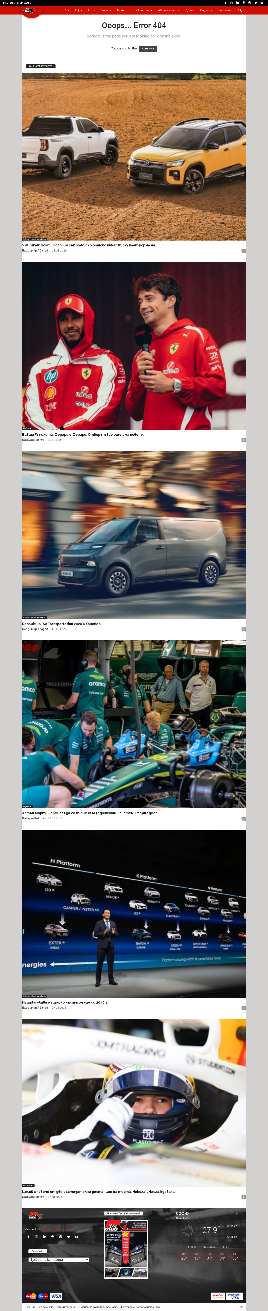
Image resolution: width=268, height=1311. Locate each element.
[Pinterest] (243, 3)
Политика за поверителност (98, 1307)
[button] (240, 10)
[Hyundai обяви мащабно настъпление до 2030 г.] (134, 914)
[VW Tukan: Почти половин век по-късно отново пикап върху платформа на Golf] (134, 157)
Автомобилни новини (34, 239)
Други (189, 10)
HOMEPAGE (148, 48)
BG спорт (142, 10)
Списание (225, 10)
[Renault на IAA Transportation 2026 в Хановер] (134, 535)
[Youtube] (262, 3)
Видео (204, 10)
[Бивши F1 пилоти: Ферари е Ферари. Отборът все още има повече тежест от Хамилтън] (134, 346)
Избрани (27, 428)
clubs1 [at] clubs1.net (55, 1229)
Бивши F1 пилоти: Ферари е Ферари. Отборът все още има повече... (83, 434)
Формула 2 (28, 1185)
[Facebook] (225, 3)
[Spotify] (249, 3)
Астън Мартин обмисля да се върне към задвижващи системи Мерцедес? (89, 813)
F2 (64, 10)
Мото (121, 10)
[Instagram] (231, 3)
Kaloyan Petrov (33, 439)
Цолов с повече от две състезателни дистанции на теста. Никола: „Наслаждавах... (98, 1192)
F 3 (77, 10)
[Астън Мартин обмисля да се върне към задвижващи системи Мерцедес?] (134, 724)
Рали (104, 10)
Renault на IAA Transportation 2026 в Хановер (61, 624)
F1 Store (9, 3)
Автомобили (167, 10)
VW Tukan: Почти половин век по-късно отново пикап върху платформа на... (90, 245)
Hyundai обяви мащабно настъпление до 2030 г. (65, 1002)
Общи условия (66, 1307)
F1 (52, 10)
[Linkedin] (237, 3)
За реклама (46, 1307)
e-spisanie (24, 3)
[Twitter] (255, 3)
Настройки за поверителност (140, 1307)
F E (90, 10)
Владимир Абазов (35, 250)
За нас (31, 1307)
